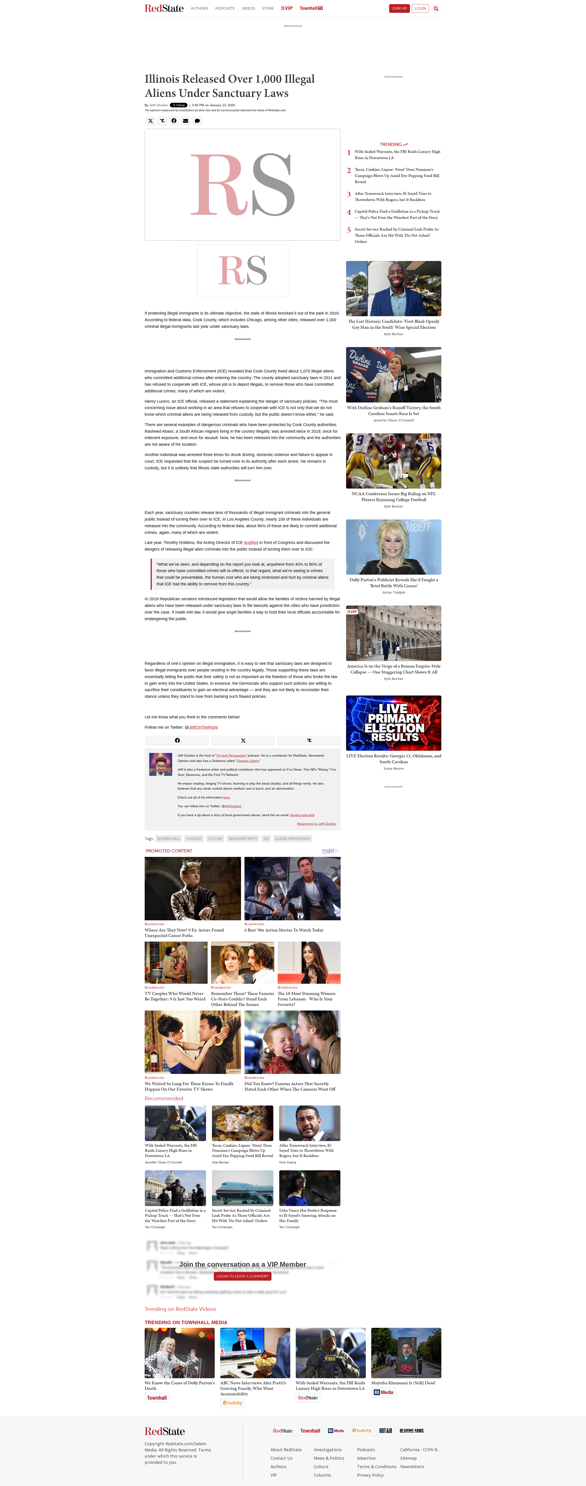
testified (251, 542)
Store (268, 8)
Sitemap (408, 1458)
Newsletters (412, 1466)
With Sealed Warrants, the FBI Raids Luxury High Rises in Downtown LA (171, 1150)
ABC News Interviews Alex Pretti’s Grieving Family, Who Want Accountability (253, 1388)
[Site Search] (436, 8)
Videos (248, 8)
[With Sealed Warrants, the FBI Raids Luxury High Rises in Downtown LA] (175, 1123)
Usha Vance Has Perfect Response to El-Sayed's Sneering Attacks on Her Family (308, 1215)
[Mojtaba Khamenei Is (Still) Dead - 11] (406, 1353)
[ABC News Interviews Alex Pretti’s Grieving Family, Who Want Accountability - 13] (255, 1353)
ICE (266, 839)
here (226, 797)
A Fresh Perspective (231, 755)
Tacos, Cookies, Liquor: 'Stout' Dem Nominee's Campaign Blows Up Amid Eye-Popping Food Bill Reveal (242, 1150)
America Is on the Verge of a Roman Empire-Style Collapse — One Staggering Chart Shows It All (394, 669)
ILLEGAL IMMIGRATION (292, 839)
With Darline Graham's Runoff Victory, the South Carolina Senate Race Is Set (394, 410)
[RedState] (164, 8)
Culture (321, 1466)
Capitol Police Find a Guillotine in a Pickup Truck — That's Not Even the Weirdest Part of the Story (175, 1215)
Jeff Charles (158, 105)
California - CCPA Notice (420, 1449)
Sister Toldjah (393, 592)
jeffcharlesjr (233, 806)
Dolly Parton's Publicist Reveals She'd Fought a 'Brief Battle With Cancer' (394, 582)
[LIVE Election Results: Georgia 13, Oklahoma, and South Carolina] (393, 722)
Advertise (366, 1458)
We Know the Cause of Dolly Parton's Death (180, 1385)
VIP (274, 1475)
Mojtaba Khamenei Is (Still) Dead (403, 1383)
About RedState (286, 1449)
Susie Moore (394, 768)
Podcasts (225, 8)
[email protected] (302, 815)
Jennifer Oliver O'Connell (163, 1162)
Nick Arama (287, 1162)
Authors (199, 8)
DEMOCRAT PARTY (243, 839)
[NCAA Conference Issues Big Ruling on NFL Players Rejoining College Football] (393, 460)
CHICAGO (194, 839)
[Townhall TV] (311, 9)
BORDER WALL (168, 839)
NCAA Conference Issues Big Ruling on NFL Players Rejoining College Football (394, 496)
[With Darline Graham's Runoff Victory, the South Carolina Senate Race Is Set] (393, 374)
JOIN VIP (399, 8)
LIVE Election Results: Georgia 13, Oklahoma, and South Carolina (393, 759)
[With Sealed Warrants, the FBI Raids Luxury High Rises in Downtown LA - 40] (331, 1353)
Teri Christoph (155, 1227)
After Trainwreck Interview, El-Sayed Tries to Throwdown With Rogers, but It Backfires (306, 1150)
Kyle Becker (220, 1162)
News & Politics (329, 1458)
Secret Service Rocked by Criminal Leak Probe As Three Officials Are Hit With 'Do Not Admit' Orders (241, 1215)
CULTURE (215, 839)
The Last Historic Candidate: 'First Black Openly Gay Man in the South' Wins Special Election (393, 324)
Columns (322, 1475)
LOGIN (420, 8)
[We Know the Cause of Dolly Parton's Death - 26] (180, 1353)
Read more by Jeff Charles (316, 824)
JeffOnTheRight (203, 727)
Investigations (328, 1449)
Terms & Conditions (376, 1466)
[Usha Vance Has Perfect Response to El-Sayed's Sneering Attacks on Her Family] (309, 1188)
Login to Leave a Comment (243, 1276)
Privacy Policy (370, 1475)
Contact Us (282, 1458)
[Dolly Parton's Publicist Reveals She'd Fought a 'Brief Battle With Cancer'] (393, 546)
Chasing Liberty (248, 761)
